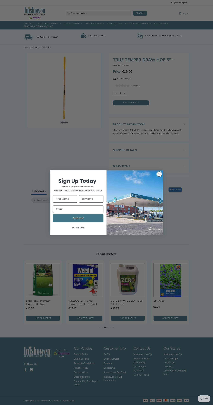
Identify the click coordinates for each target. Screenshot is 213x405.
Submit (78, 218)
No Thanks (78, 227)
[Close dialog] (159, 174)
